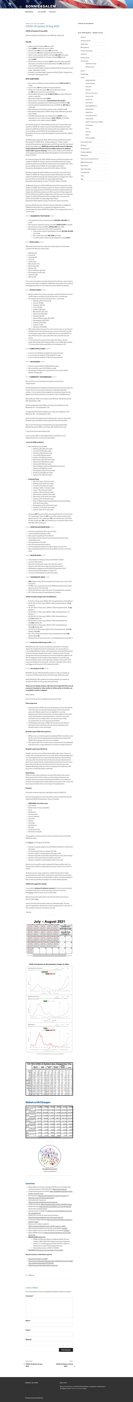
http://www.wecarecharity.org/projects (41, 1198)
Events (83, 71)
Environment (84, 61)
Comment (30, 1296)
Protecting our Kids (91, 115)
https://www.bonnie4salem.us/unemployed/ (42, 1202)
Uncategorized (85, 172)
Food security (89, 96)
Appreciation (84, 44)
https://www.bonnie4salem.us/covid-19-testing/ (55, 1206)
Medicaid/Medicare (91, 106)
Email (28, 1330)
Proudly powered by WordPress (34, 1397)
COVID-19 (31, 1275)
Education (88, 86)
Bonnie (42, 23)
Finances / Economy (91, 93)
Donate (80, 1388)
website (64, 1228)
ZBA (82, 179)
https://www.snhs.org (59, 1189)
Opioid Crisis (89, 112)
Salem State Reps (86, 169)
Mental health (90, 109)
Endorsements (85, 57)
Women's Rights (90, 138)
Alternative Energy (91, 63)
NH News (83, 145)
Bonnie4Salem (41, 6)
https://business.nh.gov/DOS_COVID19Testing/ (56, 1204)
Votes (82, 176)
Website (28, 1339)
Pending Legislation (86, 152)
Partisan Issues (85, 148)
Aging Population (90, 80)
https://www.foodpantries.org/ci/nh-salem (52, 1196)
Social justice (89, 125)
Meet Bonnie (29, 12)
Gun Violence (89, 102)
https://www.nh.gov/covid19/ (38, 1259)
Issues (82, 77)
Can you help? (42, 12)
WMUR (30, 842)
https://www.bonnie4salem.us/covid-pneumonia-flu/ (45, 1217)
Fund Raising (84, 74)
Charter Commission (87, 51)
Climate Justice (90, 67)
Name (28, 1321)
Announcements (85, 40)
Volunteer (74, 1388)
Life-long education (86, 142)
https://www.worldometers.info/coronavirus (43, 1265)
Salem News (84, 165)
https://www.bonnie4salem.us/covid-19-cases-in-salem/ (47, 1226)
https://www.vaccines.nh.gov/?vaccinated (49, 1250)
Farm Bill (88, 90)
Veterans (88, 131)
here (30, 664)
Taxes (87, 128)
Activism (83, 37)
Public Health (89, 118)
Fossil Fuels (89, 99)
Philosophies (84, 155)
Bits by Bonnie (85, 47)
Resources (52, 12)
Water (87, 135)
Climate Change (90, 83)
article (31, 892)
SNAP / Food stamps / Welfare (94, 122)
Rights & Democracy (87, 162)
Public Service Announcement (89, 159)
